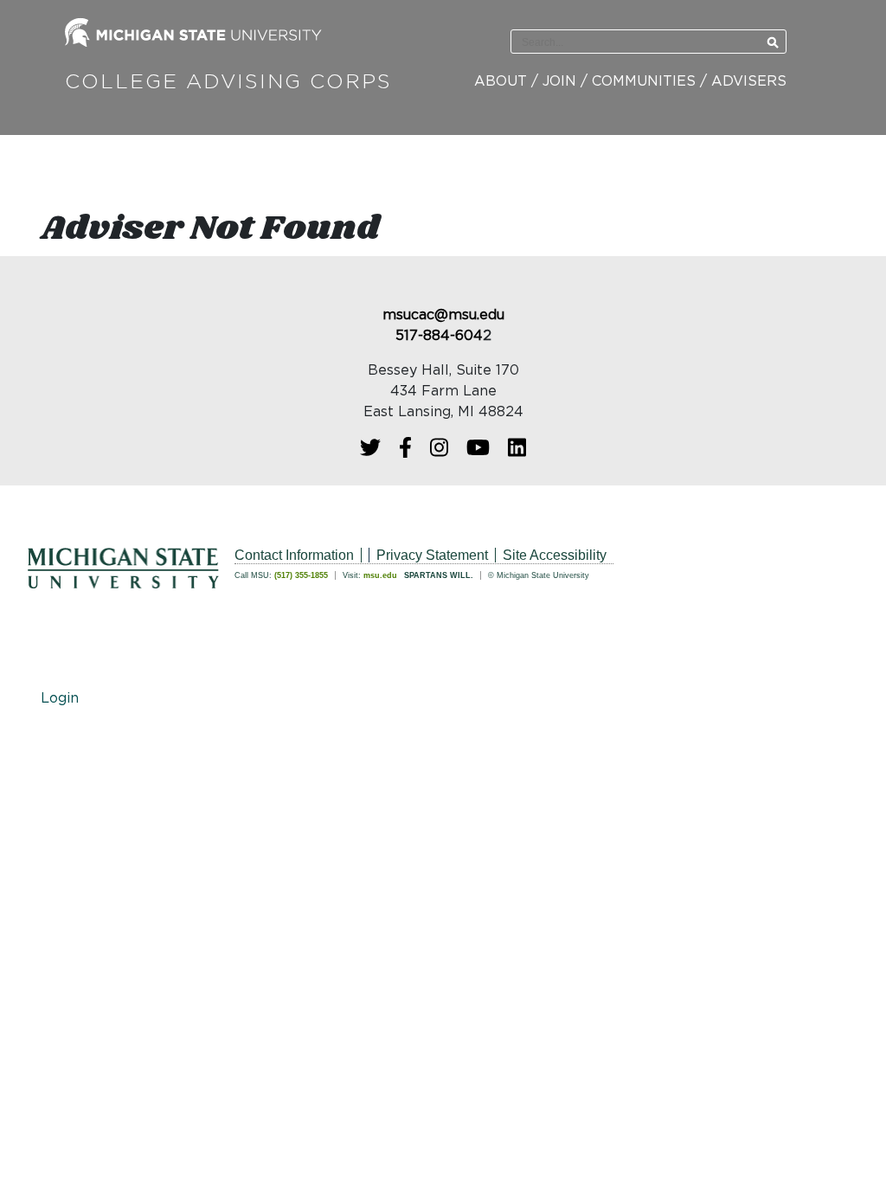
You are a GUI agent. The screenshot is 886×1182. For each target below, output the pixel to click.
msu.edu (380, 575)
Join (559, 81)
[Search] (772, 42)
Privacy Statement (432, 555)
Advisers (748, 81)
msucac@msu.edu (443, 315)
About (500, 81)
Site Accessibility (555, 555)
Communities (644, 81)
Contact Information (294, 555)
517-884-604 (439, 336)
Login (60, 698)
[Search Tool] (623, 42)
